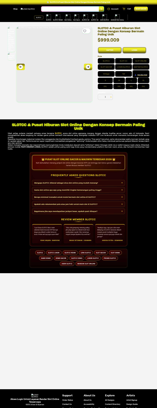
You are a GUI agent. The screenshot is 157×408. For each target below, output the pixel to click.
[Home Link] (28, 9)
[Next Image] (88, 67)
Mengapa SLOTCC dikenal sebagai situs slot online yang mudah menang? (66, 183)
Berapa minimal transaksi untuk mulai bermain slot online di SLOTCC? (65, 197)
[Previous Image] (21, 67)
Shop (15, 9)
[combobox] (70, 9)
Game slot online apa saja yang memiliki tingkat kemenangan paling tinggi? (67, 190)
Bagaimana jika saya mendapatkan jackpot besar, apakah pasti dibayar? (65, 211)
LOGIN (134, 50)
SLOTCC (58, 133)
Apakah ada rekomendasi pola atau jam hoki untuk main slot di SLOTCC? (65, 204)
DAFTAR (109, 50)
